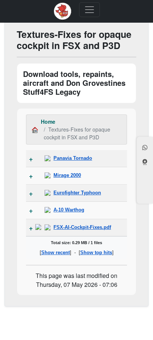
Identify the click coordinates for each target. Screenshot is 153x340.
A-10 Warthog (68, 210)
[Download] (38, 227)
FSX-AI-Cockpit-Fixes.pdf (82, 227)
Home (48, 121)
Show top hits (96, 252)
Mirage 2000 (67, 175)
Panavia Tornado (72, 158)
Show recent (55, 252)
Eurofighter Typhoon (77, 192)
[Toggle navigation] (89, 9)
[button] (144, 148)
